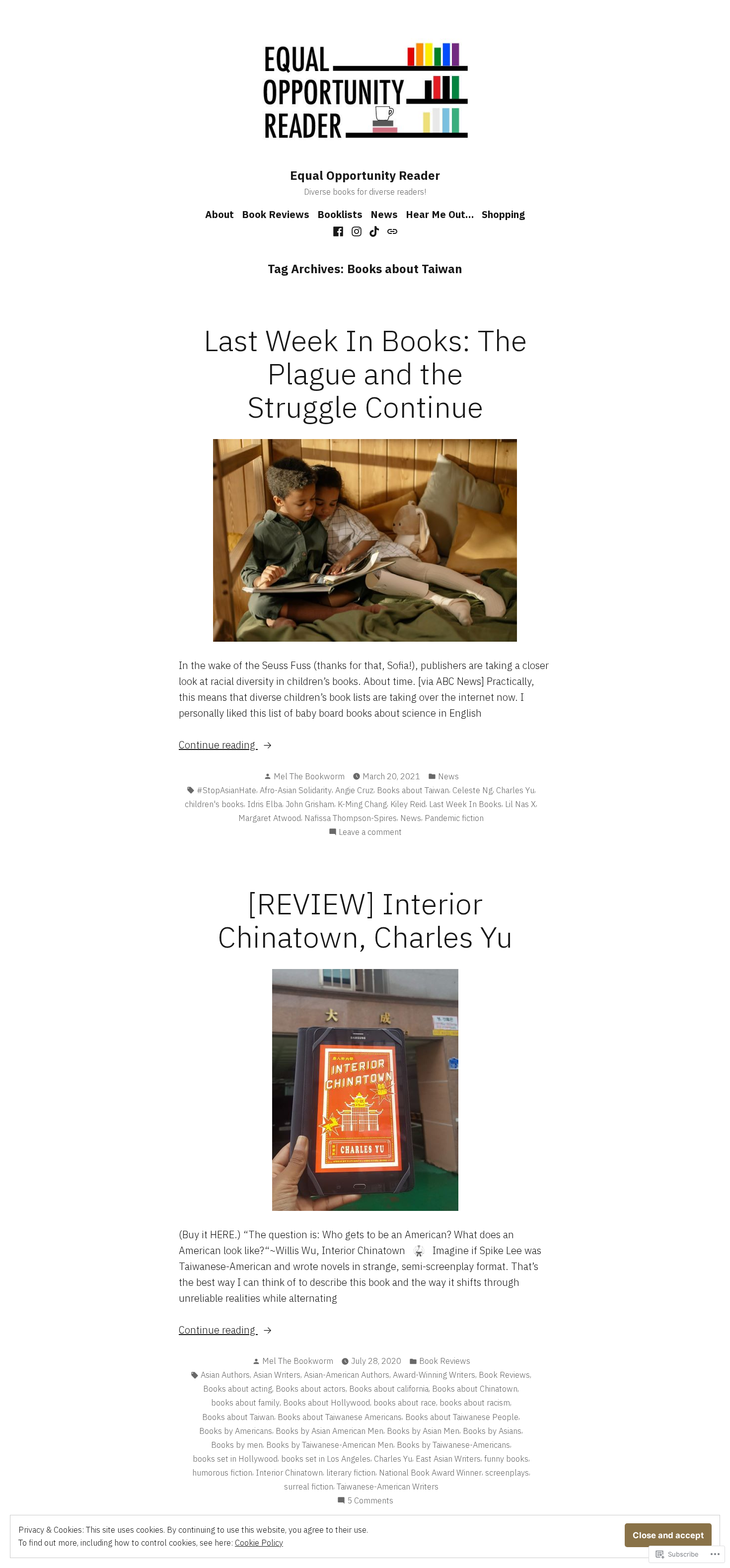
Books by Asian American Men (329, 1430)
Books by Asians (492, 1430)
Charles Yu (515, 790)
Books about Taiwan (413, 790)
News (384, 214)
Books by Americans (235, 1430)
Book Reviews (275, 214)
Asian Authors (225, 1374)
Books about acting (237, 1388)
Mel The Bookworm (309, 776)
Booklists (340, 214)
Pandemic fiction (454, 818)
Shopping (503, 214)
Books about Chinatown (474, 1388)
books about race (404, 1402)
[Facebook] (339, 230)
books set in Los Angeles (325, 1458)
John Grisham (310, 804)
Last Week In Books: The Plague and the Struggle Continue (365, 373)
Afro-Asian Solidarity (296, 790)
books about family (245, 1402)
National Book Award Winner (430, 1472)
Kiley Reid (408, 804)
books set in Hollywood (235, 1458)
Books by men (237, 1444)
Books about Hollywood (326, 1402)
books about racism (474, 1402)
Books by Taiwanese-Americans (453, 1444)
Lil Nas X (520, 804)
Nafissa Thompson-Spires (350, 818)
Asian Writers (276, 1374)
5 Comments (370, 1500)
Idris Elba (264, 804)
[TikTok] (374, 230)
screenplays (507, 1472)
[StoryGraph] (391, 230)
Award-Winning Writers (434, 1374)
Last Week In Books (465, 804)
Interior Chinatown (289, 1472)
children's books (214, 804)
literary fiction (350, 1472)
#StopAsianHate (226, 790)
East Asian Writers (448, 1458)
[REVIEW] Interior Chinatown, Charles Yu (365, 920)
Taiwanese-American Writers (387, 1486)
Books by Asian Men (423, 1430)
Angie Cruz (354, 790)
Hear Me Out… (440, 214)
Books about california (389, 1388)
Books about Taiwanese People (461, 1417)
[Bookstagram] (356, 230)
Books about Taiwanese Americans (340, 1417)
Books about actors (311, 1388)
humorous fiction (222, 1472)
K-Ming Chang (362, 804)
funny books (506, 1458)
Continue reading (218, 745)
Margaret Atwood (269, 818)
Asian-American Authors (346, 1374)
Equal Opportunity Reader (365, 175)
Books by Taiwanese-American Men (329, 1444)
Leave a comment (370, 832)
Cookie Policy (259, 1542)
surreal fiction (308, 1486)
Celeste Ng (472, 790)
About (219, 214)
